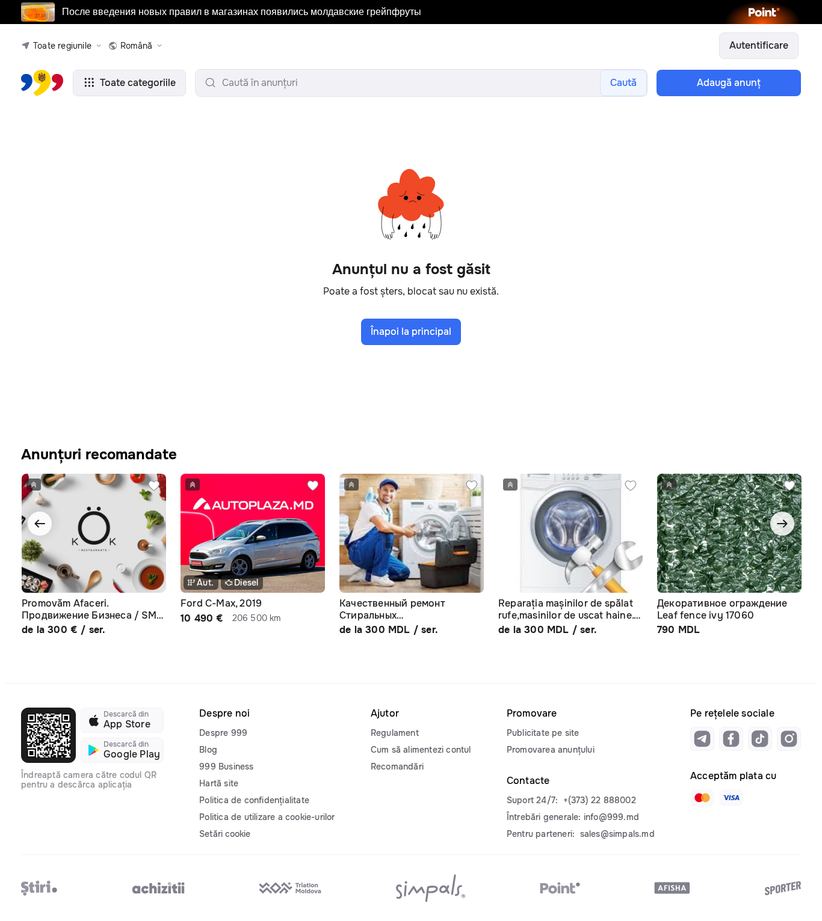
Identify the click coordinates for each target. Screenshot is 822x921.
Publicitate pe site (543, 733)
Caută (623, 82)
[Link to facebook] (731, 739)
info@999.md (611, 817)
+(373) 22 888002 (599, 800)
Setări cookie (224, 834)
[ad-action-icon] (154, 485)
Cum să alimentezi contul (421, 749)
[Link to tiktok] (760, 739)
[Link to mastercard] (702, 797)
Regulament (395, 733)
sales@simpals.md (617, 834)
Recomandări (397, 766)
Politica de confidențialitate (254, 800)
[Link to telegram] (702, 739)
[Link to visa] (731, 797)
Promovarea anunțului (551, 749)
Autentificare (758, 45)
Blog (208, 749)
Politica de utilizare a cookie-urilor (267, 817)
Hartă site (218, 783)
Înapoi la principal (411, 331)
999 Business (226, 766)
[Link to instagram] (789, 739)
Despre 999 (223, 733)
